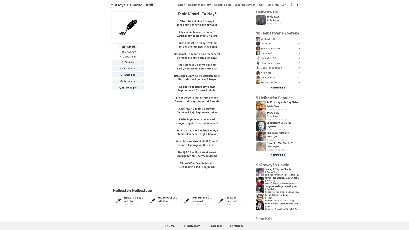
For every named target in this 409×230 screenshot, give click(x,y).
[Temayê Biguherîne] (297, 5)
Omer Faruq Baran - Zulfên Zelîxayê (282, 178)
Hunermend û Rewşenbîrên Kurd (202, 197)
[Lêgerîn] (291, 5)
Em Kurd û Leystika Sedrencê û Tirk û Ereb (134, 197)
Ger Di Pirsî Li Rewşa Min (168, 197)
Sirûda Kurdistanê (278, 132)
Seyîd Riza (273, 16)
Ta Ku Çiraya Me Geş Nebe (282, 102)
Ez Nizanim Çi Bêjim (279, 122)
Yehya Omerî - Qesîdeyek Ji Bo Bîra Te (282, 186)
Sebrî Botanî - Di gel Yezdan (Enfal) (282, 203)
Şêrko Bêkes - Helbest (276, 195)
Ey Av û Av (273, 112)
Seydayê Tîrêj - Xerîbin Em (278, 169)
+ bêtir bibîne (278, 87)
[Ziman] (284, 5)
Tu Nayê (231, 197)
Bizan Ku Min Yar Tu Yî (280, 143)
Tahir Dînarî (127, 46)
